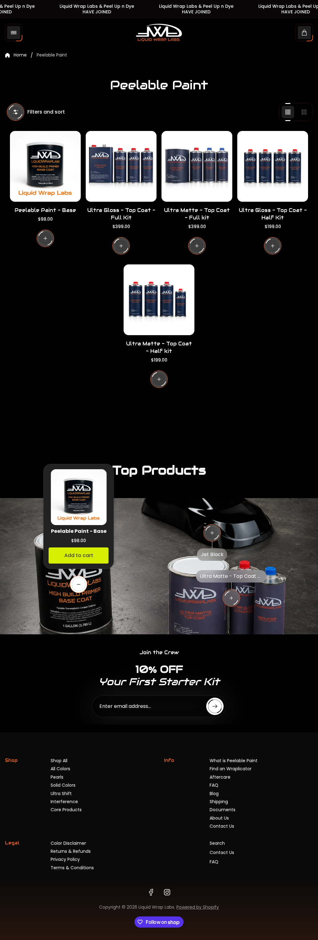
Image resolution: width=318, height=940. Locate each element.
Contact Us (222, 826)
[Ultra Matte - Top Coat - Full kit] (196, 166)
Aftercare (220, 777)
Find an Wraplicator (231, 769)
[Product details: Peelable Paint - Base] (78, 584)
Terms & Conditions (72, 868)
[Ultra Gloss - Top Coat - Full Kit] (121, 166)
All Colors (60, 769)
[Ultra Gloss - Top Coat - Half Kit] (272, 166)
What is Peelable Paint (233, 761)
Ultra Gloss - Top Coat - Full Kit (121, 214)
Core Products (66, 810)
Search (217, 843)
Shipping (219, 801)
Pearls (57, 777)
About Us (219, 818)
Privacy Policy (65, 859)
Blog (214, 793)
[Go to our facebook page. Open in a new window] (151, 892)
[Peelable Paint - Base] (45, 166)
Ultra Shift (61, 793)
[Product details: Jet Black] (212, 533)
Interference (64, 801)
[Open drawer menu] (13, 32)
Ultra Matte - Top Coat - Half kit (159, 347)
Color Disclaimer (68, 843)
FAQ (214, 785)
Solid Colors (63, 785)
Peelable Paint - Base (45, 210)
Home (20, 55)
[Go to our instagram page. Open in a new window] (167, 892)
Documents (222, 810)
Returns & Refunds (71, 851)
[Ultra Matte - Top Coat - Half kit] (159, 299)
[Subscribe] (215, 706)
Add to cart (78, 555)
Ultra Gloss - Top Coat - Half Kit (273, 214)
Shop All (59, 761)
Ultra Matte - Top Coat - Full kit (197, 214)
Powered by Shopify (197, 907)
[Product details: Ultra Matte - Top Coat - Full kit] (231, 598)
